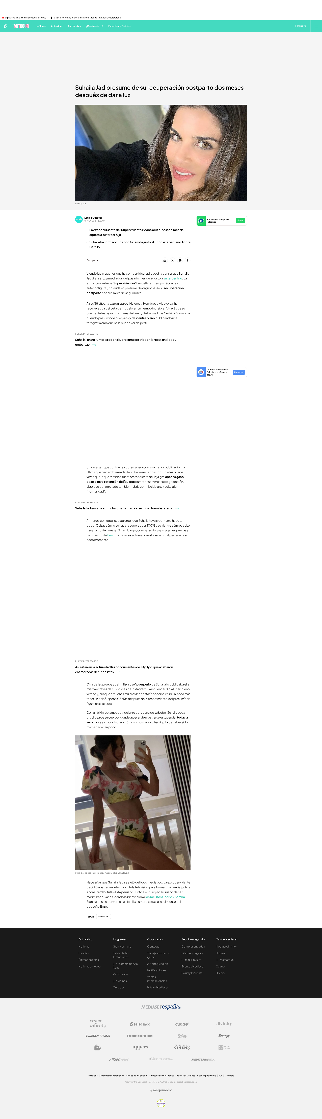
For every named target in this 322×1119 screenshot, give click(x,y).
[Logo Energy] (224, 1036)
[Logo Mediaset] (161, 1009)
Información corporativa (112, 1075)
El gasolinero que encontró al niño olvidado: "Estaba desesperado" (87, 17)
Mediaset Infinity (226, 946)
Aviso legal (93, 1075)
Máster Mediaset (157, 987)
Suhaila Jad (103, 916)
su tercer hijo (173, 278)
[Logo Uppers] (140, 1047)
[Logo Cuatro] (182, 1024)
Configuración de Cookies (161, 1075)
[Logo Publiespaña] (161, 1059)
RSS (221, 1075)
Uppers (220, 953)
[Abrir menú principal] (316, 26)
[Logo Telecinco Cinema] (182, 1047)
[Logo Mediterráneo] (203, 1059)
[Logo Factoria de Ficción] (140, 1036)
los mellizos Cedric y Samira (165, 897)
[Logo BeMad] (97, 1047)
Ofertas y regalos (192, 953)
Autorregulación (157, 963)
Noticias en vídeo (89, 966)
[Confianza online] (161, 1106)
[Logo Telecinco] (140, 1024)
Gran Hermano (122, 946)
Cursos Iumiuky (191, 959)
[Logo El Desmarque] (98, 1036)
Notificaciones (156, 970)
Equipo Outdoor (93, 217)
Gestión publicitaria (206, 1075)
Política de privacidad (136, 1075)
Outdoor (118, 987)
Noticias (83, 946)
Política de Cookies (185, 1075)
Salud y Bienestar (192, 973)
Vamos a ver (120, 974)
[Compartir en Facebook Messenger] (180, 260)
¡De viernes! (120, 981)
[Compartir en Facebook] (188, 260)
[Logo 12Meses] (224, 1047)
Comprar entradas (193, 946)
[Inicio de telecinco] (5, 26)
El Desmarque (225, 959)
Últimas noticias (88, 959)
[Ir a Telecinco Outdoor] (20, 26)
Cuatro (220, 966)
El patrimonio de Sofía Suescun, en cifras (25, 17)
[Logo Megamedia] (162, 1090)
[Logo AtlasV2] (119, 1059)
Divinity (220, 973)
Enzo (110, 535)
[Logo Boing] (182, 1036)
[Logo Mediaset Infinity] (98, 1024)
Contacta (153, 946)
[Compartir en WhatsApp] (165, 260)
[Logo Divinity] (224, 1024)
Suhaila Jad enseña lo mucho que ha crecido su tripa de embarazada (123, 508)
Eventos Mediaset (192, 966)
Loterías (83, 953)
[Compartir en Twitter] (172, 260)
